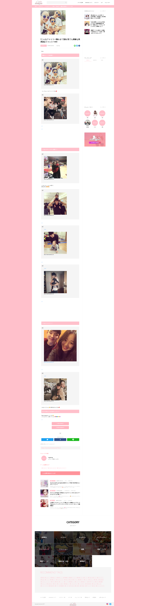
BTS (53, 581)
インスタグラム (81, 583)
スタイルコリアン (74, 583)
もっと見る (102, 11)
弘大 (94, 585)
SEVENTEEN (89, 583)
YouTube (72, 585)
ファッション (63, 549)
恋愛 (82, 549)
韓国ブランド (84, 581)
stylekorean (50, 583)
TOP (36, 6)
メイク (86, 577)
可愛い (96, 579)
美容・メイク (53, 480)
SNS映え (44, 537)
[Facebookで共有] (79, 46)
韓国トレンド (44, 561)
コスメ (95, 577)
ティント (61, 581)
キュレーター (107, 2)
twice (67, 579)
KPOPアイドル (91, 581)
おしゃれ (99, 583)
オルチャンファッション (46, 581)
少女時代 (77, 585)
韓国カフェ (72, 581)
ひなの (65, 500)
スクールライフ (44, 549)
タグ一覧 (70, 597)
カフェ (86, 579)
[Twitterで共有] (77, 46)
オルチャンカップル (53, 468)
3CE (55, 583)
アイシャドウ (89, 585)
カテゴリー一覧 (62, 597)
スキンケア (78, 581)
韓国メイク (53, 579)
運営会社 (86, 597)
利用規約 (94, 597)
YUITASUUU (67, 490)
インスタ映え (61, 583)
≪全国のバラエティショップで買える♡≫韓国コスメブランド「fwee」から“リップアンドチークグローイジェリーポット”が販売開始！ (65, 504)
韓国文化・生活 (63, 561)
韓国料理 (62, 585)
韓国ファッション (73, 577)
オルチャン (45, 468)
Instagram (101, 579)
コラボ (67, 585)
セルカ (95, 583)
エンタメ (63, 537)
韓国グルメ (67, 583)
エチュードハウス (45, 585)
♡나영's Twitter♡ (60, 423)
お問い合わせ (101, 597)
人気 (70, 579)
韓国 (43, 577)
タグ (102, 2)
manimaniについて (88, 2)
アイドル (75, 579)
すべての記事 (80, 2)
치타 (66, 480)
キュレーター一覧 (78, 597)
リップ (67, 581)
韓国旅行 (82, 561)
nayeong (58, 45)
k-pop (90, 577)
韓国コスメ (52, 500)
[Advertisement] (49, 139)
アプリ (57, 585)
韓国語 (101, 581)
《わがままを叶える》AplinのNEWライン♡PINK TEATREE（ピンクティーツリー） (65, 483)
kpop (43, 579)
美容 (57, 581)
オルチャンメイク (60, 579)
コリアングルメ (102, 537)
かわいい (91, 579)
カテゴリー (96, 2)
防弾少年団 (52, 585)
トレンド (47, 579)
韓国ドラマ (81, 579)
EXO (97, 581)
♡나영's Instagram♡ (60, 427)
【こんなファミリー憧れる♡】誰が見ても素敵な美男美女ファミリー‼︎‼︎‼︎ (59, 6)
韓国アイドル (80, 577)
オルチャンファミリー (62, 468)
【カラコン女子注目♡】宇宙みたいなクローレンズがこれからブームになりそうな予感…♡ (65, 493)
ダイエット (44, 583)
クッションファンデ (101, 585)
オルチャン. (41, 6)
